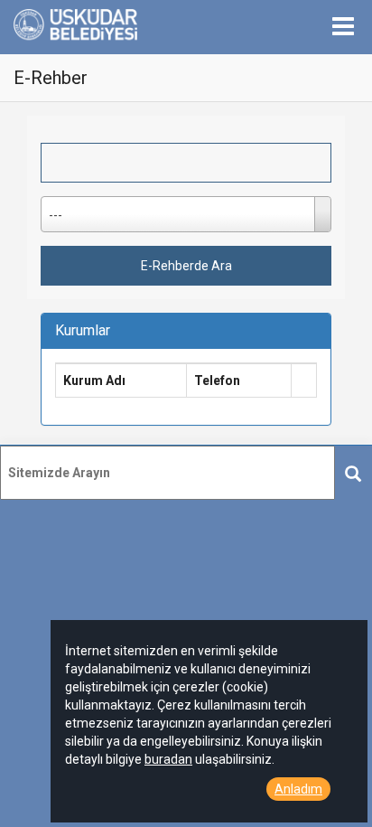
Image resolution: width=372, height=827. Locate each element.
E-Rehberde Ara (186, 265)
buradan (168, 759)
